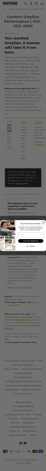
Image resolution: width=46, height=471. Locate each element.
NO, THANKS (30, 246)
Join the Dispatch (30, 241)
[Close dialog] (43, 222)
